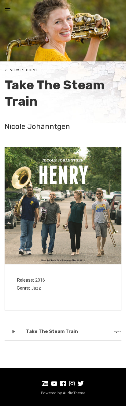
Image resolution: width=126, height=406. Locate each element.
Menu (7, 8)
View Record (23, 70)
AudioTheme (74, 393)
